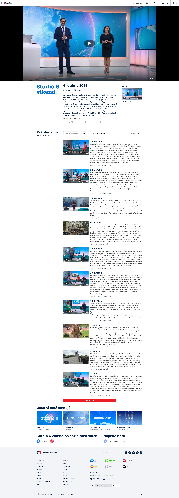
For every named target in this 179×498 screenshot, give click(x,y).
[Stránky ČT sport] (110, 461)
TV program (40, 460)
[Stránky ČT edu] (126, 467)
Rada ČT (66, 472)
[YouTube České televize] (133, 452)
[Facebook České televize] (129, 452)
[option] (99, 485)
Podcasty (39, 472)
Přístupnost (70, 494)
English (50, 494)
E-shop (39, 478)
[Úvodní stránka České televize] (47, 452)
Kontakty (66, 484)
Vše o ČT (39, 484)
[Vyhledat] (84, 133)
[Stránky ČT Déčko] (93, 467)
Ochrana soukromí (60, 494)
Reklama (66, 463)
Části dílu (77, 90)
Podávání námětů (69, 478)
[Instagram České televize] (126, 452)
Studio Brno (67, 466)
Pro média (66, 460)
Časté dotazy (67, 481)
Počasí (39, 475)
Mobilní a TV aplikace (43, 481)
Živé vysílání (40, 463)
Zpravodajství (68, 122)
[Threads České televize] (140, 452)
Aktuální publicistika (79, 122)
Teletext (39, 469)
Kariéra (65, 475)
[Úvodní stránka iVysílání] (8, 3)
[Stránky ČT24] (93, 461)
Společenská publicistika (93, 122)
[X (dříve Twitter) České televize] (137, 452)
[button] (89, 43)
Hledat (155, 3)
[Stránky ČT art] (108, 467)
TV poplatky (40, 466)
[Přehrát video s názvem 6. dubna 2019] (89, 43)
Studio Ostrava (68, 469)
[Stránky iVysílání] (128, 461)
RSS (141, 494)
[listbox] (107, 485)
